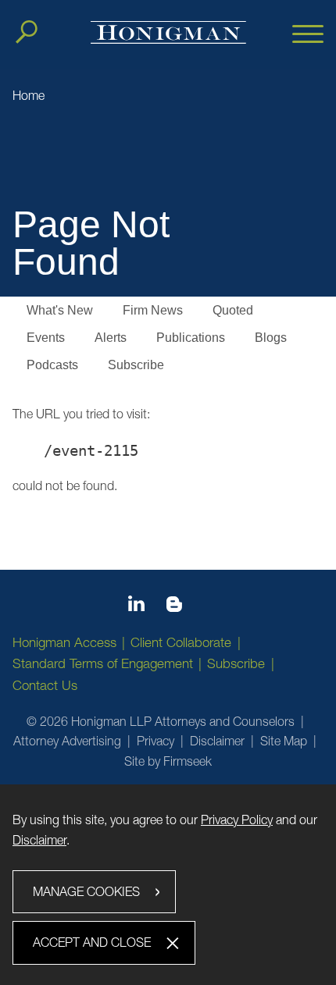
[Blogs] (174, 607)
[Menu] (308, 35)
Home (29, 95)
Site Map (283, 741)
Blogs (271, 337)
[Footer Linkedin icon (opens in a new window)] (136, 606)
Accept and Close (92, 942)
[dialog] (168, 884)
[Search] (27, 32)
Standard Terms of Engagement (103, 663)
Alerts (111, 337)
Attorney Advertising (67, 741)
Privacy (155, 741)
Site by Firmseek (168, 761)
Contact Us (45, 685)
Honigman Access (64, 642)
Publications (190, 337)
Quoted (233, 310)
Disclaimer (217, 741)
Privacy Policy (237, 820)
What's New (60, 310)
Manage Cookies (86, 891)
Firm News (153, 310)
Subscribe (136, 365)
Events (46, 337)
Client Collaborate (180, 642)
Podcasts (52, 365)
